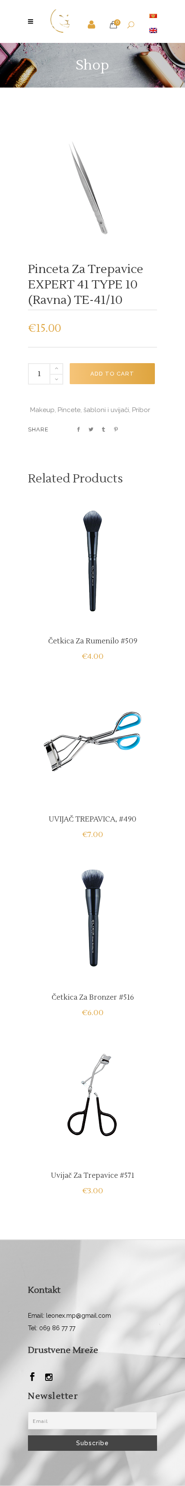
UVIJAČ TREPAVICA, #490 (92, 819)
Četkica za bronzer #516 (93, 997)
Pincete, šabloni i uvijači (93, 410)
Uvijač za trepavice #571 (92, 1175)
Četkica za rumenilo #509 (92, 641)
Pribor (141, 410)
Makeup (42, 410)
